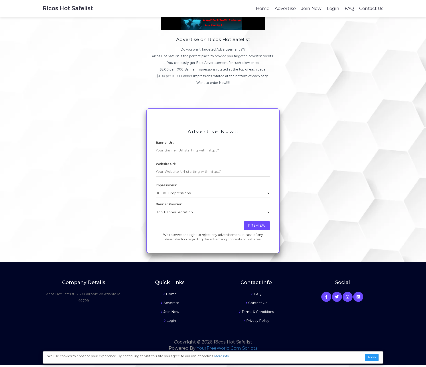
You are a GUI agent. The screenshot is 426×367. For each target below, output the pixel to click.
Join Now (311, 8)
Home (262, 8)
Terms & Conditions (258, 312)
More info (221, 356)
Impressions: (166, 185)
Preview (257, 226)
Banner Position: (169, 204)
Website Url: (166, 164)
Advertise (285, 8)
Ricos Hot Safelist (68, 8)
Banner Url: (165, 143)
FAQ (349, 8)
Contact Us (371, 8)
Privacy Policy (257, 320)
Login (333, 8)
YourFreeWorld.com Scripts (227, 348)
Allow (372, 357)
